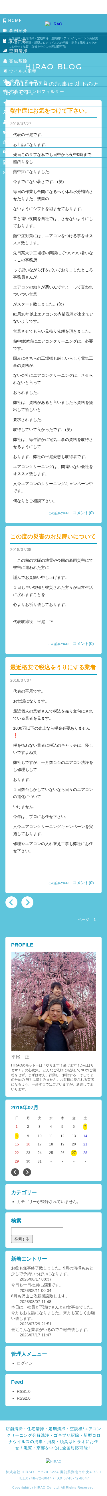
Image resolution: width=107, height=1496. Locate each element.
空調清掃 (18, 50)
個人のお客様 (21, 121)
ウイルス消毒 (22, 71)
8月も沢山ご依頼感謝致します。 (40, 1296)
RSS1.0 (24, 1391)
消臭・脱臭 (21, 101)
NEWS (15, 142)
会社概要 (17, 162)
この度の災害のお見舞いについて (53, 536)
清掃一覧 (17, 40)
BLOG (15, 152)
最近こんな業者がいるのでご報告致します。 (51, 1329)
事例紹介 (18, 30)
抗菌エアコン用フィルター (36, 91)
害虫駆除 (18, 61)
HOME (14, 20)
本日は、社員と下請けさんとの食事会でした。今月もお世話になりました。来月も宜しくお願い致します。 (53, 1312)
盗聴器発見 (20, 111)
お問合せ (17, 172)
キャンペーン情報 (27, 132)
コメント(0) (83, 512)
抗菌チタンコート (28, 81)
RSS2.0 (24, 1398)
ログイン (25, 1363)
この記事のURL (59, 513)
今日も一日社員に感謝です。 (37, 1285)
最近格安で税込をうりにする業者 (53, 667)
